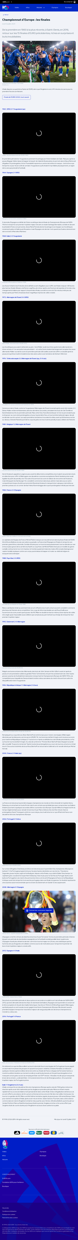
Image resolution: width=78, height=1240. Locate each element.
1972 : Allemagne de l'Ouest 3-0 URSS (15, 297)
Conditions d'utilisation (9, 1211)
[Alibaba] (24, 1133)
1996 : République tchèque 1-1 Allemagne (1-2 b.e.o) (20, 685)
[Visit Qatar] (61, 1133)
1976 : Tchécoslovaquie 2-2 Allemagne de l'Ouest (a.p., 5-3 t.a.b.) (24, 358)
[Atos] (32, 1133)
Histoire (5, 1159)
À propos (43, 1151)
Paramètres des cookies (10, 1217)
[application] (39, 133)
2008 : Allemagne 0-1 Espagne (13, 887)
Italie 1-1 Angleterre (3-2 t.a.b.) (12, 1085)
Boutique (43, 1155)
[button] (40, 7)
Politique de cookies (8, 1214)
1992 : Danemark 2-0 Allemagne (13, 621)
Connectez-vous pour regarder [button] (40, 910)
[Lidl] (54, 1133)
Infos (4, 1155)
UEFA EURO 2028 (5, 7)
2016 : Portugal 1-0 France (11, 1016)
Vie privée (5, 1208)
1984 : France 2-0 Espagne (11, 490)
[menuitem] (18, 7)
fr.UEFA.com (6, 1178)
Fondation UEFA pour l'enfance (13, 1182)
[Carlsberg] (39, 1133)
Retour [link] (6, 14)
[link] (17, 7)
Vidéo (4, 1151)
